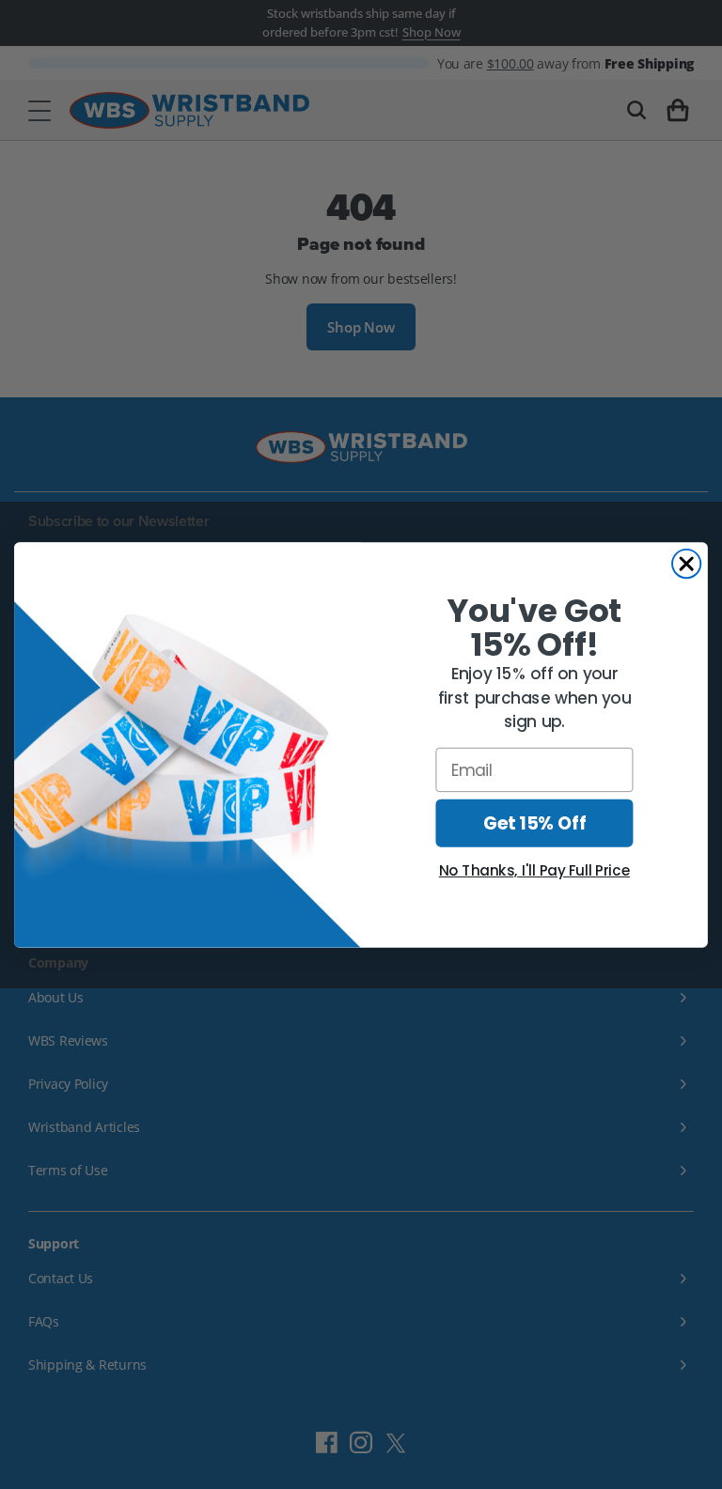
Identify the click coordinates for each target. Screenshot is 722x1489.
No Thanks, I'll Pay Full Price (534, 871)
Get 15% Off (535, 823)
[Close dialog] (686, 563)
